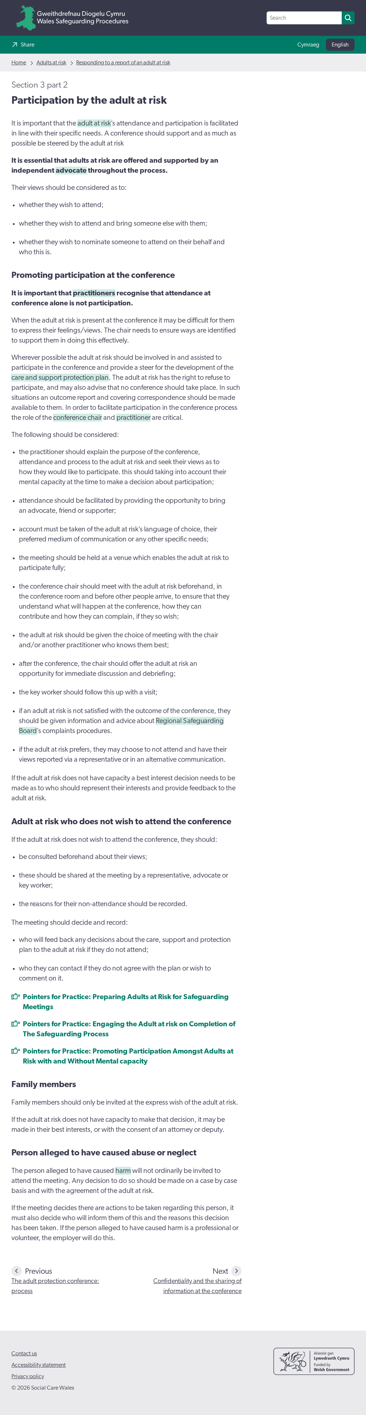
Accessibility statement (38, 1365)
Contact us (24, 1353)
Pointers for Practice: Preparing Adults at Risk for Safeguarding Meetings (126, 1002)
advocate (71, 170)
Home (18, 62)
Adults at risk (51, 62)
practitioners (94, 293)
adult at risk (94, 123)
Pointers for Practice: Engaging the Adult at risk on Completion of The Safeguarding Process (129, 1029)
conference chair (77, 417)
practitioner (133, 417)
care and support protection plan (60, 377)
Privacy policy (27, 1376)
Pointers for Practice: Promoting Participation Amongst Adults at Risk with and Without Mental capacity (128, 1056)
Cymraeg (308, 45)
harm (123, 1170)
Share (27, 45)
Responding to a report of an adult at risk (123, 62)
